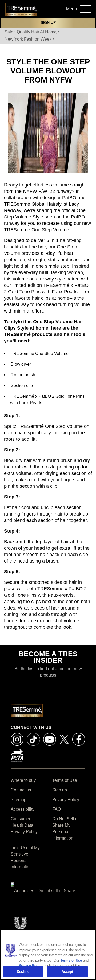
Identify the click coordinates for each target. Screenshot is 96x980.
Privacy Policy (30, 965)
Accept (67, 972)
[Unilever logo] (21, 925)
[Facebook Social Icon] (78, 739)
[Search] (53, 10)
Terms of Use (71, 960)
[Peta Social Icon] (17, 755)
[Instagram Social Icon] (17, 739)
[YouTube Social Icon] (49, 739)
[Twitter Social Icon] (64, 739)
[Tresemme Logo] (21, 9)
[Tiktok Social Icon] (33, 739)
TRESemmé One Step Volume (50, 426)
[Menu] (83, 8)
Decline (23, 972)
